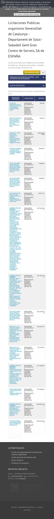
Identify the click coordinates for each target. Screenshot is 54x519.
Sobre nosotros (17, 460)
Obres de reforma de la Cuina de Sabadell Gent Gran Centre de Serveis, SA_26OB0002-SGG (15, 122)
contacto (22, 478)
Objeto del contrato (16, 98)
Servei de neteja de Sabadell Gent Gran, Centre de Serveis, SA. (15, 423)
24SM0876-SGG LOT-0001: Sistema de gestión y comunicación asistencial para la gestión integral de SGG (15, 137)
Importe (41, 98)
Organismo (28, 98)
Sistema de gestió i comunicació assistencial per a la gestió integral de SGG (15, 151)
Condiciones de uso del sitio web (23, 457)
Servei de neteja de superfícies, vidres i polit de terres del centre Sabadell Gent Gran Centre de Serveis (15, 167)
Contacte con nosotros (20, 463)
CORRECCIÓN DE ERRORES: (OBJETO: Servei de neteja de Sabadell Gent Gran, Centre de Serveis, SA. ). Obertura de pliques (15, 410)
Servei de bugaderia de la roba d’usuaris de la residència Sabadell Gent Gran (15, 107)
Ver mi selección (32, 72)
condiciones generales (27, 11)
